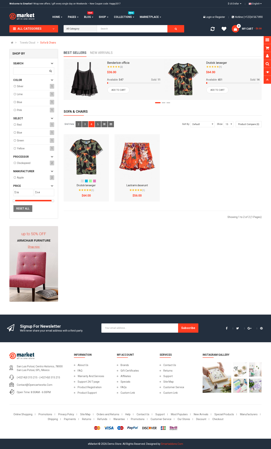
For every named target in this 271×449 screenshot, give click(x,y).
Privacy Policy (66, 414)
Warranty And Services (91, 376)
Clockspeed (23, 163)
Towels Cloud (27, 42)
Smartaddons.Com (172, 443)
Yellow (21, 148)
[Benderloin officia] (84, 79)
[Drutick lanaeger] (183, 79)
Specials (125, 381)
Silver (20, 86)
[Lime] (90, 181)
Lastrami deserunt (137, 185)
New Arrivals (201, 414)
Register (220, 16)
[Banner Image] (33, 264)
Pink (19, 110)
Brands (125, 365)
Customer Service (173, 387)
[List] (104, 124)
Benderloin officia (118, 63)
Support (168, 376)
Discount (201, 419)
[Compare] (213, 29)
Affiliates (126, 376)
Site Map (168, 381)
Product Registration (90, 387)
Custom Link (128, 392)
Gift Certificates (130, 370)
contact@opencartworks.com (34, 384)
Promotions (45, 414)
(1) (220, 67)
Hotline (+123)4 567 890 (249, 16)
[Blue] (86, 181)
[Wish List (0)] (224, 29)
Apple (20, 177)
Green (20, 140)
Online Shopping (22, 414)
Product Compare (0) (248, 124)
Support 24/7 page (89, 381)
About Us (83, 365)
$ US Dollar (234, 3)
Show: (220, 124)
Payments (70, 419)
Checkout (217, 419)
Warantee (119, 419)
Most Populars (179, 414)
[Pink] (94, 181)
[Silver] (82, 181)
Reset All (22, 208)
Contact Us (169, 365)
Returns (168, 370)
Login (209, 16)
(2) (121, 67)
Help (128, 414)
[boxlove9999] (216, 377)
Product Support (87, 392)
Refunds (102, 419)
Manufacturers (249, 414)
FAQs (124, 387)
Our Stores (184, 419)
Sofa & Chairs (48, 42)
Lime (20, 94)
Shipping (53, 419)
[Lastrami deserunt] (137, 157)
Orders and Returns (108, 414)
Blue (19, 102)
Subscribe (188, 328)
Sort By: (186, 124)
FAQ (80, 370)
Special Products (224, 414)
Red (19, 124)
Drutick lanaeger (216, 63)
